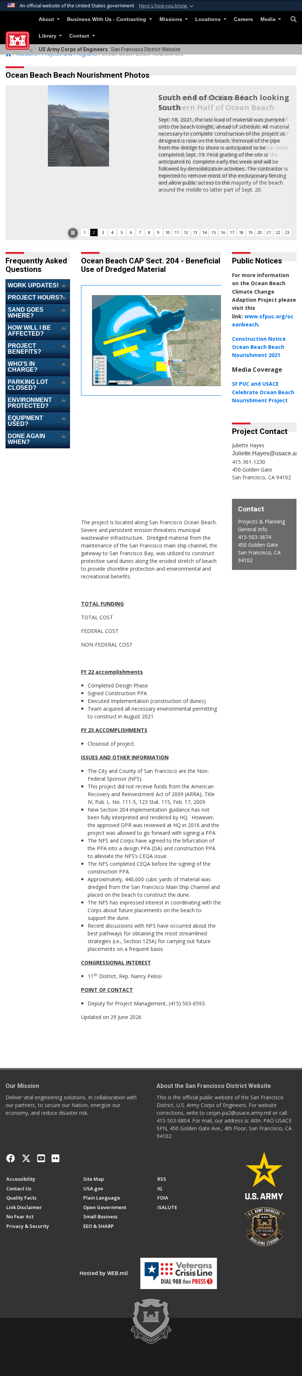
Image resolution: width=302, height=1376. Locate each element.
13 (195, 232)
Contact (80, 36)
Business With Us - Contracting (107, 19)
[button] (167, 6)
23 (287, 232)
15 (213, 232)
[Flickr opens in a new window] (55, 1158)
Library (48, 36)
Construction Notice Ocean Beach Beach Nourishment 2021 (259, 347)
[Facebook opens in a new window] (10, 1158)
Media (268, 19)
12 (186, 232)
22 (278, 232)
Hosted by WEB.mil (104, 1273)
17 (232, 232)
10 (167, 232)
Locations (208, 19)
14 (204, 232)
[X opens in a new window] (26, 1158)
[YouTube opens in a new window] (41, 1158)
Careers (243, 19)
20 (259, 232)
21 (269, 232)
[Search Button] (293, 19)
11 (177, 232)
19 (250, 232)
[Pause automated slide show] (73, 233)
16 (223, 232)
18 (241, 232)
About (47, 19)
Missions (171, 19)
